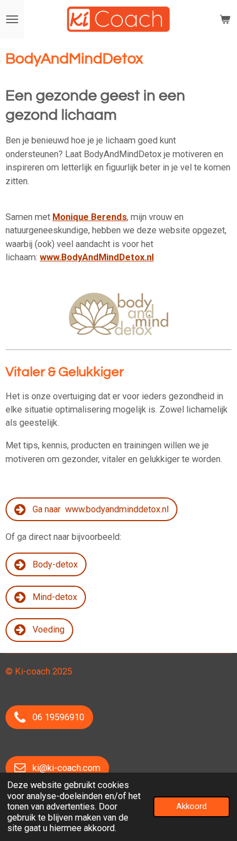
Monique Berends (89, 217)
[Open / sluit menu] (12, 19)
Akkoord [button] (191, 806)
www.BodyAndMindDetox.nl (97, 257)
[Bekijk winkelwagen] (225, 19)
